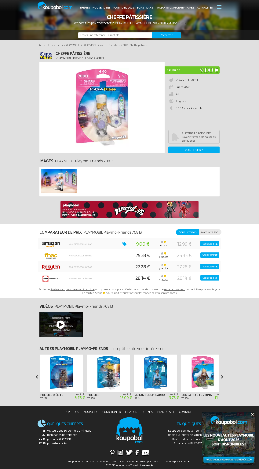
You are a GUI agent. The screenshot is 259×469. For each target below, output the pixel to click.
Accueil (42, 45)
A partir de (173, 70)
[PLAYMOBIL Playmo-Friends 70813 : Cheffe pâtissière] (102, 107)
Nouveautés (102, 7)
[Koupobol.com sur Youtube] (145, 452)
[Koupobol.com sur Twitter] (129, 452)
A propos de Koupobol (82, 412)
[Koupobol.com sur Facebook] (137, 452)
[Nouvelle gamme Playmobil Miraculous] (129, 217)
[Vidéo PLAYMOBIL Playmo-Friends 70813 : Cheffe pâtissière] (61, 324)
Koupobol (57, 6)
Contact (185, 412)
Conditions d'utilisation (119, 412)
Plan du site (166, 412)
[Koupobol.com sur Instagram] (120, 452)
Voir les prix (194, 150)
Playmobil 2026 (123, 7)
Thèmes (84, 7)
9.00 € (209, 69)
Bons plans (145, 7)
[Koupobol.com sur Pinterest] (112, 452)
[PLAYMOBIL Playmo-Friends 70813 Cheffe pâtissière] (59, 192)
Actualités (205, 7)
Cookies (147, 412)
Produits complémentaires (175, 7)
